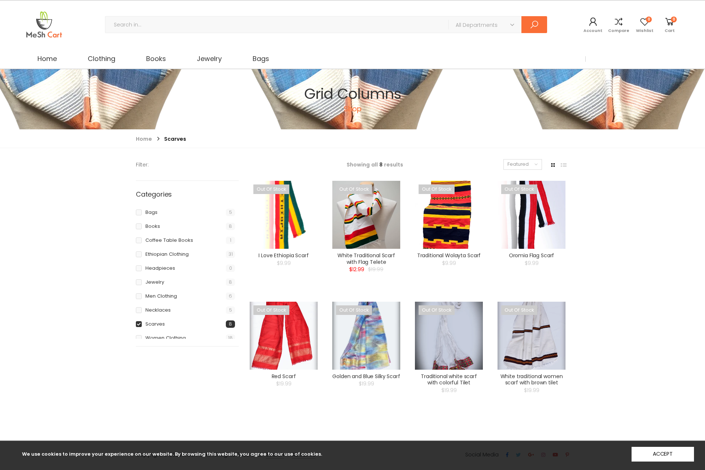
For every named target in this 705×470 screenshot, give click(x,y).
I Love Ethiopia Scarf (283, 255)
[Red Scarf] (284, 336)
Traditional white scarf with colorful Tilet (449, 380)
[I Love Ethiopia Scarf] (284, 215)
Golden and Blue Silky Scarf (366, 376)
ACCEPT (663, 454)
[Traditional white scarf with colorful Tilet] (449, 336)
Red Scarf (284, 376)
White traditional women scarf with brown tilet (531, 380)
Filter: (142, 164)
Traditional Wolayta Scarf (449, 255)
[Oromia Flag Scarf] (531, 215)
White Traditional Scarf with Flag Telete (366, 259)
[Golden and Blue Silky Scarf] (366, 336)
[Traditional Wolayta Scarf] (449, 215)
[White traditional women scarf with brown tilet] (531, 336)
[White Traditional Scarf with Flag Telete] (366, 215)
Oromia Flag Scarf (531, 255)
